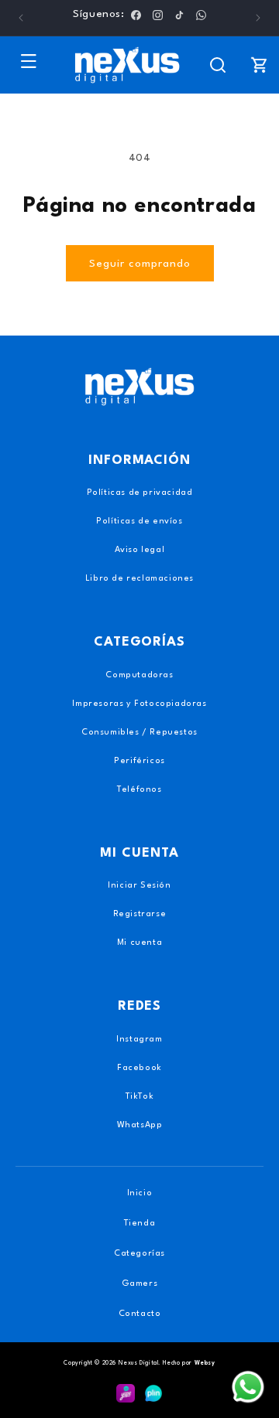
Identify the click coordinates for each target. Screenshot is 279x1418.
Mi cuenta (139, 943)
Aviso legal (140, 550)
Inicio (140, 1193)
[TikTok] (179, 14)
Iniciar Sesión (139, 885)
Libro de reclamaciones (139, 578)
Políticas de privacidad (140, 493)
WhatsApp (140, 1125)
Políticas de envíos (139, 521)
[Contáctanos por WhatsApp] (248, 1387)
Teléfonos (139, 790)
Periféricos (139, 761)
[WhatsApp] (201, 14)
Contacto (140, 1314)
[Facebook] (136, 14)
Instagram (139, 1039)
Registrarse (140, 914)
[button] (29, 61)
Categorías (139, 1253)
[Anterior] (21, 17)
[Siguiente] (258, 17)
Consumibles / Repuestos (139, 732)
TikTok (140, 1096)
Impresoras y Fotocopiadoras (139, 704)
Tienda (140, 1223)
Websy (205, 1363)
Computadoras (139, 675)
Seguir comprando (140, 263)
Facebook (139, 1068)
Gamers (140, 1284)
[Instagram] (158, 14)
